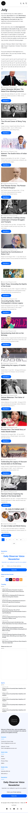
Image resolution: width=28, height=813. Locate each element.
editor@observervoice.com (10, 748)
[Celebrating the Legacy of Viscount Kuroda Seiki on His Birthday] (14, 451)
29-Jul (16, 66)
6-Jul (21, 59)
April (17, 44)
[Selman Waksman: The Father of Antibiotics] (14, 386)
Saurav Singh (5, 119)
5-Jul (17, 59)
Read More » (6, 100)
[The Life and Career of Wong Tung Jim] (14, 110)
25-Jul (25, 65)
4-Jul (13, 59)
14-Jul (2, 63)
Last (14, 543)
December (4, 47)
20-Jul (3, 65)
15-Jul (7, 63)
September (12, 46)
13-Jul (23, 61)
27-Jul (8, 66)
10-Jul (11, 61)
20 (20, 539)
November (24, 46)
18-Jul (20, 63)
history (12, 32)
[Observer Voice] (3, 3)
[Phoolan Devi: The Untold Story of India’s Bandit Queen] (14, 418)
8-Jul (3, 61)
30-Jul (21, 66)
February (8, 44)
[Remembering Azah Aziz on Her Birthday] (14, 322)
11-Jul (15, 61)
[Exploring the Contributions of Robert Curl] (14, 241)
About (2, 756)
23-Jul (16, 65)
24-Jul (20, 65)
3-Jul (9, 59)
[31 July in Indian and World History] (14, 515)
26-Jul (3, 66)
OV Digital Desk (5, 87)
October (18, 46)
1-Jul (2, 59)
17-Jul (15, 63)
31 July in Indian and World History (13, 526)
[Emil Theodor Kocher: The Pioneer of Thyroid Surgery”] (14, 175)
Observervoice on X (6, 646)
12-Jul (19, 61)
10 (16, 539)
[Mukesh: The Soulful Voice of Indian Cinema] (14, 142)
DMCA (2, 763)
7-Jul (25, 59)
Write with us (4, 773)
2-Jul (6, 59)
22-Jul (11, 65)
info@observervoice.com (10, 743)
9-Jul (7, 61)
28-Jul (12, 66)
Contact (3, 758)
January (3, 44)
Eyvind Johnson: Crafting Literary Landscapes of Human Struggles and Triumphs (13, 220)
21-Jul (7, 65)
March (13, 44)
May (21, 44)
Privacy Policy (4, 761)
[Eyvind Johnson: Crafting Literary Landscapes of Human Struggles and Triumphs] (14, 207)
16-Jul (11, 63)
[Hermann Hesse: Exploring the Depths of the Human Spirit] (14, 483)
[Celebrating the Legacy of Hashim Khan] (14, 354)
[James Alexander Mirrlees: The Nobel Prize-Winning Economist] (14, 78)
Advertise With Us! (5, 771)
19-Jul (24, 63)
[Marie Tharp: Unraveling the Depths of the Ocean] (14, 273)
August (6, 46)
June (24, 44)
